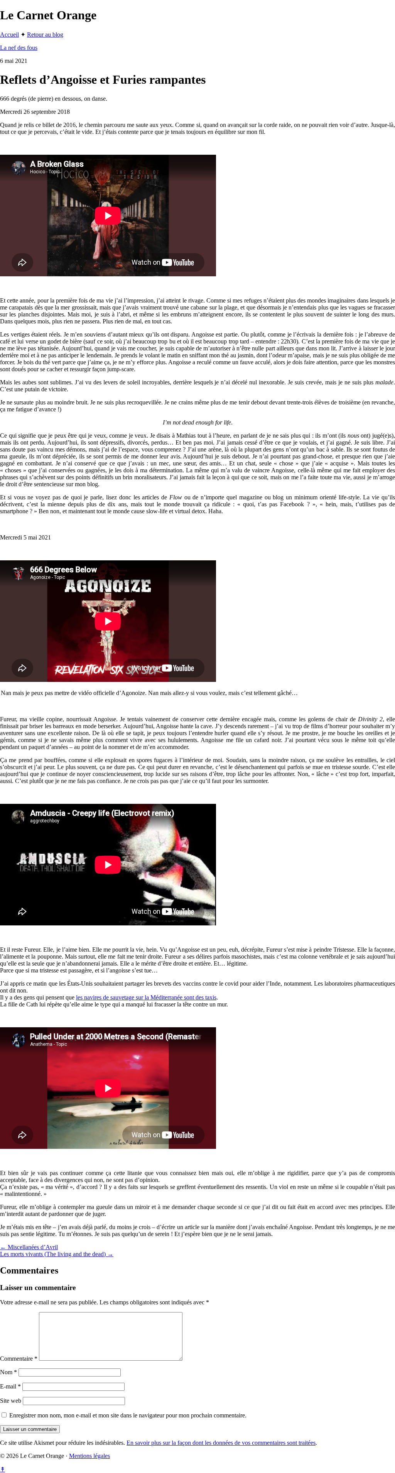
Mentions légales (89, 1456)
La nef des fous (18, 47)
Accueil (9, 34)
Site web (10, 1400)
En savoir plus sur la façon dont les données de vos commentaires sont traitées (221, 1442)
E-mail (10, 1386)
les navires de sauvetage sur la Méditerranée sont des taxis (146, 997)
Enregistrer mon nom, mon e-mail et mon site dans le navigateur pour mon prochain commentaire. (127, 1415)
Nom (8, 1372)
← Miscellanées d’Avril (29, 1247)
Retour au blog (45, 34)
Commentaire (18, 1358)
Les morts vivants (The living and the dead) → (56, 1254)
